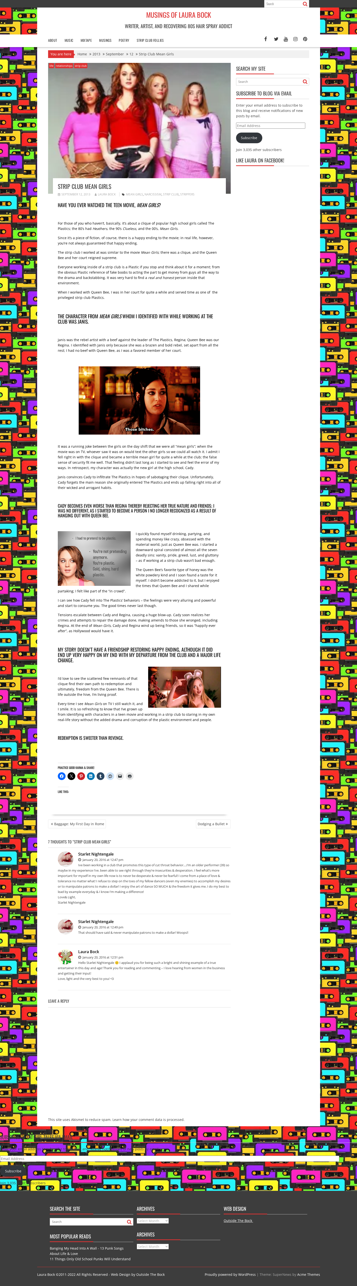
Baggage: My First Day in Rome (79, 824)
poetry (124, 40)
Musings (105, 40)
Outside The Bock (238, 1220)
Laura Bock (107, 194)
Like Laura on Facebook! (260, 160)
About (52, 40)
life (51, 65)
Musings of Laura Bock (178, 15)
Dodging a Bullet (211, 824)
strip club (81, 65)
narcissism (153, 194)
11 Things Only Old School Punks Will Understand (90, 1259)
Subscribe (249, 137)
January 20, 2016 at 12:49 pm (102, 927)
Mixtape (86, 40)
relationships (64, 65)
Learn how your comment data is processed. (148, 1119)
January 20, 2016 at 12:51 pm (102, 957)
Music (69, 40)
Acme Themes (308, 1274)
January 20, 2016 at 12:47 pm (102, 859)
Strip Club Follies (150, 40)
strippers (187, 194)
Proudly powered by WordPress (230, 1274)
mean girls (134, 194)
